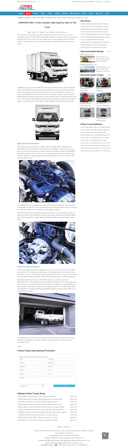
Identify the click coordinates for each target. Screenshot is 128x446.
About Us (99, 1)
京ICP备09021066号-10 (48, 445)
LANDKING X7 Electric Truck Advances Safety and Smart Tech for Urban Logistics (42, 412)
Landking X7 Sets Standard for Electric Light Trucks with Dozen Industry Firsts (41, 409)
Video (43, 13)
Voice (107, 13)
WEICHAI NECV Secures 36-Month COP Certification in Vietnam (36, 396)
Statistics (65, 13)
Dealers (57, 13)
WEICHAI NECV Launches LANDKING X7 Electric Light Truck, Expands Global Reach (40, 407)
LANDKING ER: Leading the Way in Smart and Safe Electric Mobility (38, 420)
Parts (50, 13)
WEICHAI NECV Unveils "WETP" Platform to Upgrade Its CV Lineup (37, 417)
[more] (109, 51)
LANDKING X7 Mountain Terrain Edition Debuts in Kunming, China (37, 401)
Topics (91, 13)
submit (64, 385)
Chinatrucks (27, 17)
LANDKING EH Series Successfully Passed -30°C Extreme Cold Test (38, 415)
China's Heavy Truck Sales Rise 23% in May (94, 140)
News (28, 13)
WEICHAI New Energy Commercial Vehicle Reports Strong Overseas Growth (40, 399)
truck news (41, 17)
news (34, 17)
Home (21, 13)
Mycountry (99, 13)
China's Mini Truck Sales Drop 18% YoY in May (95, 137)
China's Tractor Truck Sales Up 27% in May (94, 132)
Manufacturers (74, 13)
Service (83, 13)
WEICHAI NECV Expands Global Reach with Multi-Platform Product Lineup (40, 404)
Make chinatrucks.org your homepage (83, 1)
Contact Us (107, 1)
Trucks (35, 13)
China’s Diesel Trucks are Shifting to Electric (94, 47)
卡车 (40, 1)
